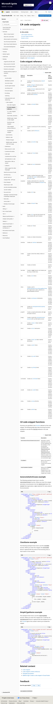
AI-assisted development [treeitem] (9, 46)
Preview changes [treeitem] (10, 139)
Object (30, 178)
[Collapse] (17, 19)
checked (34, 104)
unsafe (34, 390)
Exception (42, 182)
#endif (43, 81)
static (33, 323)
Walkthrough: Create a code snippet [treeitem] (12, 119)
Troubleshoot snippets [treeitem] (10, 131)
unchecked (34, 378)
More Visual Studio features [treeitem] (10, 44)
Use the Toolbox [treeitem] (7, 189)
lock (33, 275)
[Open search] (46, 12)
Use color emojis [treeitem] (9, 83)
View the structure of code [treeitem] (10, 172)
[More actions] (50, 20)
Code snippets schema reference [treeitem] (11, 127)
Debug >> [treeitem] (5, 208)
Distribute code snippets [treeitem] (10, 123)
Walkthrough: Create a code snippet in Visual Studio (36, 675)
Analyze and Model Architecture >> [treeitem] (7, 227)
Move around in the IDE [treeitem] (9, 64)
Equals (35, 177)
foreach (33, 203)
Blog (20, 701)
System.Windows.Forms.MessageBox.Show (37, 288)
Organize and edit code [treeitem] (9, 61)
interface (34, 242)
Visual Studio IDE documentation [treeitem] (7, 28)
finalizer (33, 89)
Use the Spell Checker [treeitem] (10, 85)
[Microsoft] (2, 12)
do (32, 142)
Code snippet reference (26, 34)
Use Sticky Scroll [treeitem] (8, 88)
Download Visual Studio (45, 15)
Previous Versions (13, 701)
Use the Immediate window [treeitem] (10, 187)
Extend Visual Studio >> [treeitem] (8, 223)
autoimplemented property (38, 306)
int (35, 323)
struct (33, 328)
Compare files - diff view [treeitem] (9, 179)
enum (33, 164)
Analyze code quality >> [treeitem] (8, 218)
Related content (25, 38)
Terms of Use (4, 703)
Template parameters (28, 673)
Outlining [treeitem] (7, 95)
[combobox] (9, 22)
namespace (34, 298)
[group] (36, 246)
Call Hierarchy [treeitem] (7, 174)
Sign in (49, 12)
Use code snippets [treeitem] (11, 104)
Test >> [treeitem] (4, 213)
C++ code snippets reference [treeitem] (11, 112)
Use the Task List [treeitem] (8, 177)
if (32, 225)
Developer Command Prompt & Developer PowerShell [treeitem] (10, 195)
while (34, 142)
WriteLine (37, 130)
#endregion (30, 86)
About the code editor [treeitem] (9, 36)
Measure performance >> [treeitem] (8, 216)
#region (33, 85)
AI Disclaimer (4, 701)
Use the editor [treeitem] (8, 78)
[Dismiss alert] (50, 3)
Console (24, 621)
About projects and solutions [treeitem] (10, 39)
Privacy (31, 701)
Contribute (25, 701)
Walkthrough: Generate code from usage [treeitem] (11, 143)
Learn (21, 20)
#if (33, 81)
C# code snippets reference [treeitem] (11, 108)
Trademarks (11, 703)
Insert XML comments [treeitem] (12, 115)
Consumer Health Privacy (42, 701)
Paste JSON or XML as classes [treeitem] (10, 162)
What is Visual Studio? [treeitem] (9, 34)
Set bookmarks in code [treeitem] (10, 159)
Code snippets (31, 58)
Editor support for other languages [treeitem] (10, 168)
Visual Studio (28, 20)
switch (33, 345)
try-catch (34, 356)
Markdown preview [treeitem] (9, 80)
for (32, 192)
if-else (33, 153)
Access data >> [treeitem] (7, 201)
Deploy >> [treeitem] (5, 221)
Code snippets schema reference (31, 671)
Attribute (35, 94)
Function (38, 425)
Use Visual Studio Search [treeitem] (9, 66)
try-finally (34, 367)
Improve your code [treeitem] (8, 184)
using (33, 401)
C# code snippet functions (27, 36)
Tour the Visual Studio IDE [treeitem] (10, 41)
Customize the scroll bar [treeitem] (10, 156)
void (35, 339)
